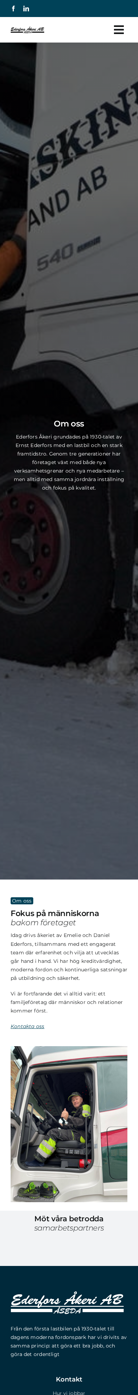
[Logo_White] (67, 1294)
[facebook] (13, 8)
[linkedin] (26, 8)
